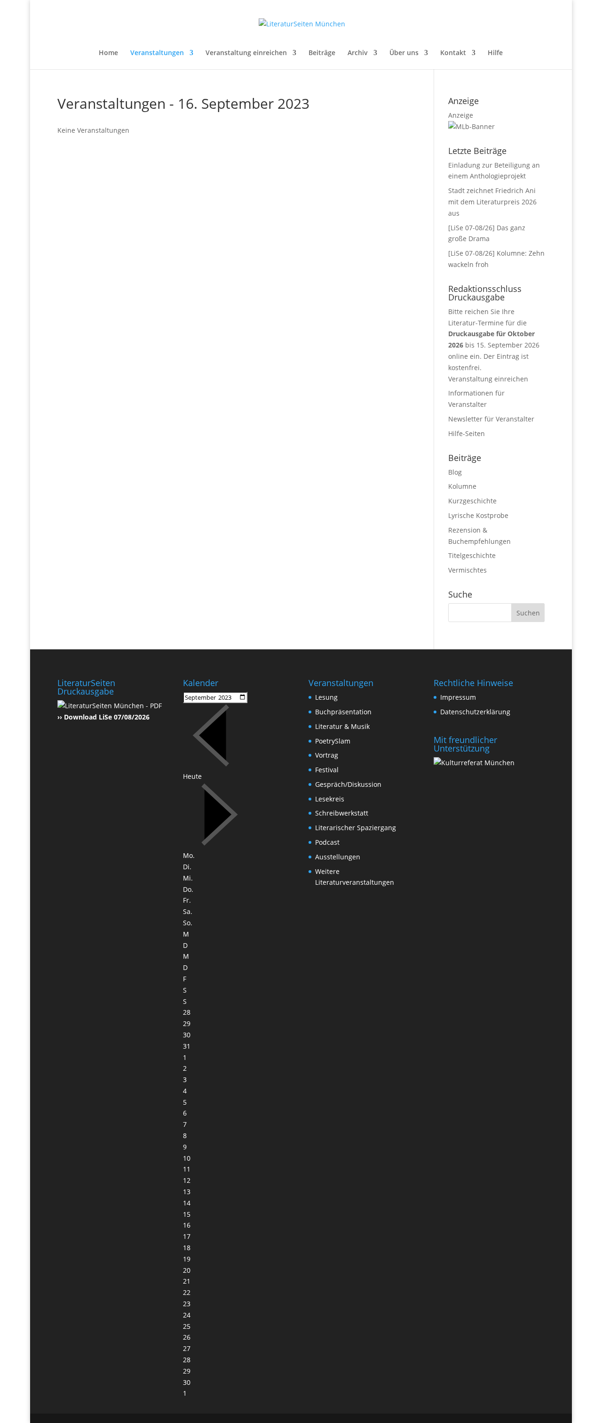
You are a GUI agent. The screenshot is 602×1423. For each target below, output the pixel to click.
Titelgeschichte (472, 555)
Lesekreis (329, 798)
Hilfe (495, 53)
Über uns (404, 53)
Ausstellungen (337, 856)
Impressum (458, 697)
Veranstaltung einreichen (246, 53)
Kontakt (453, 53)
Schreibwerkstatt (341, 813)
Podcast (327, 842)
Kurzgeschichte (472, 500)
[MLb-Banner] (471, 126)
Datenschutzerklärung (475, 711)
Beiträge (322, 53)
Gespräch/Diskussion (348, 784)
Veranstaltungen (157, 53)
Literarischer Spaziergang (355, 827)
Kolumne (462, 486)
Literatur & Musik (342, 726)
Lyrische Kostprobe (478, 515)
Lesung (326, 697)
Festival (327, 769)
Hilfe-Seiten (466, 433)
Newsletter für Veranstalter (491, 418)
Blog (455, 472)
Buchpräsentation (343, 711)
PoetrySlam (332, 740)
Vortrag (326, 755)
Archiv (358, 53)
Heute (192, 776)
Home (108, 53)
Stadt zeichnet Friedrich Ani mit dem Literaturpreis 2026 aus (492, 202)
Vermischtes (467, 570)
